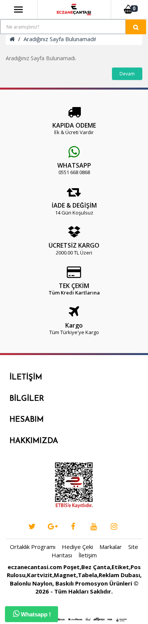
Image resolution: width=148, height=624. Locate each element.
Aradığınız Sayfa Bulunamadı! (60, 39)
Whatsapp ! (35, 614)
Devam (127, 73)
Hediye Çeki (77, 546)
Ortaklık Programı (32, 546)
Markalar (110, 546)
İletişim (88, 555)
